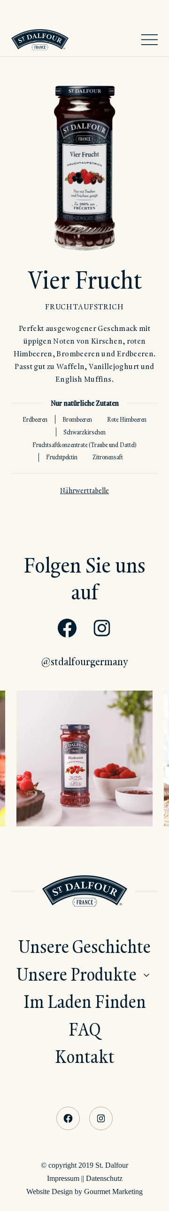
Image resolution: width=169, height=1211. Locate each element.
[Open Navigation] (149, 39)
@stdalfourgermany (84, 661)
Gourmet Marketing (113, 1191)
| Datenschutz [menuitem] (103, 1178)
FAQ (85, 1028)
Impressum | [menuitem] (65, 1178)
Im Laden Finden (84, 1001)
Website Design (49, 1191)
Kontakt (85, 1056)
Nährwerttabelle (84, 490)
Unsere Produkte (76, 973)
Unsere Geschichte (84, 946)
